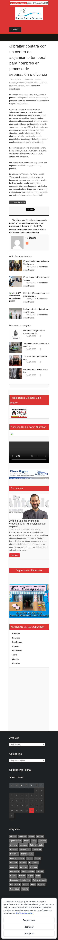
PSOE (17, 885)
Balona (26, 841)
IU (30, 863)
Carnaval (42, 841)
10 (12, 801)
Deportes (13, 849)
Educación (14, 854)
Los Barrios (17, 651)
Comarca (13, 845)
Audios (38, 80)
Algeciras (16, 646)
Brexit (34, 841)
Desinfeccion (25, 849)
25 (17, 811)
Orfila (15, 202)
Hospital (23, 863)
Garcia (37, 858)
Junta (35, 863)
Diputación (37, 849)
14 (32, 801)
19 (22, 806)
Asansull (40, 836)
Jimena (37, 83)
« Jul (11, 820)
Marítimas (13, 86)
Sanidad (41, 885)
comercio (23, 845)
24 (12, 811)
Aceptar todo (29, 920)
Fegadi (24, 854)
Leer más (14, 555)
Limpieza (33, 867)
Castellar (12, 83)
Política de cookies (24, 913)
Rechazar (29, 927)
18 (17, 806)
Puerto (25, 885)
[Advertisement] (29, 699)
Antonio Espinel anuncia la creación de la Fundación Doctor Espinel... (27, 523)
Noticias (21, 86)
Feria (31, 854)
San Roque (17, 642)
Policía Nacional (39, 880)
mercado (40, 871)
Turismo (25, 889)
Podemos (14, 880)
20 (27, 806)
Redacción (28, 80)
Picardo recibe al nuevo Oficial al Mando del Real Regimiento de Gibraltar (27, 231)
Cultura (33, 845)
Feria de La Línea (17, 858)
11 (17, 801)
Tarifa (27, 86)
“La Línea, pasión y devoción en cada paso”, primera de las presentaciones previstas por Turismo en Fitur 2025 (28, 223)
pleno (38, 876)
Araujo (31, 836)
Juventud (13, 867)
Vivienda (21, 202)
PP (11, 885)
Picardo (22, 876)
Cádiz (40, 845)
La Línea (44, 83)
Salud (33, 885)
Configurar (29, 933)
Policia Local (25, 880)
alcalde (13, 836)
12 (22, 801)
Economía (21, 83)
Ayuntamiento (15, 841)
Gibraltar (29, 83)
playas (30, 876)
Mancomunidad (28, 871)
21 (32, 806)
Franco (29, 858)
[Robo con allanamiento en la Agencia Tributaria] (15, 347)
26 (22, 811)
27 (27, 811)
